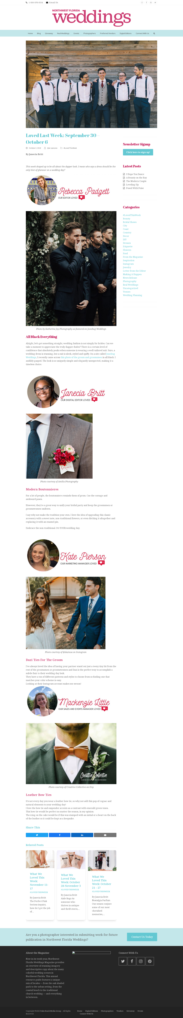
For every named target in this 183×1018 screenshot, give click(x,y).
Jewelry (127, 267)
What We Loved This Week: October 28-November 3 (71, 880)
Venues (126, 291)
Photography (129, 281)
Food (125, 253)
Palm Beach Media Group (50, 1011)
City (125, 225)
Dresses (127, 243)
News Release (130, 277)
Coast (125, 229)
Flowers (127, 249)
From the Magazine (133, 256)
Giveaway (130, 1011)
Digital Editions (91, 1011)
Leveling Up (132, 184)
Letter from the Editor (134, 270)
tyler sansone (52, 148)
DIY (125, 239)
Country (127, 232)
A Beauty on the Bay (136, 177)
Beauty (126, 218)
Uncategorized (130, 288)
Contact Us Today (142, 937)
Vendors (120, 1011)
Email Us (53, 2)
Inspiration (128, 260)
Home (79, 1011)
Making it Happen (132, 274)
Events (140, 1011)
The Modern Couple (136, 181)
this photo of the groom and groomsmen (81, 357)
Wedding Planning (132, 295)
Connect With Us (86, 1014)
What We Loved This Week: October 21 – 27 (101, 882)
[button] (154, 33)
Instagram (128, 263)
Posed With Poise (135, 188)
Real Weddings (130, 284)
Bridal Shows (130, 222)
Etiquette (127, 246)
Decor (126, 236)
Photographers (107, 1011)
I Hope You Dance (135, 174)
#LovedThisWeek (70, 148)
